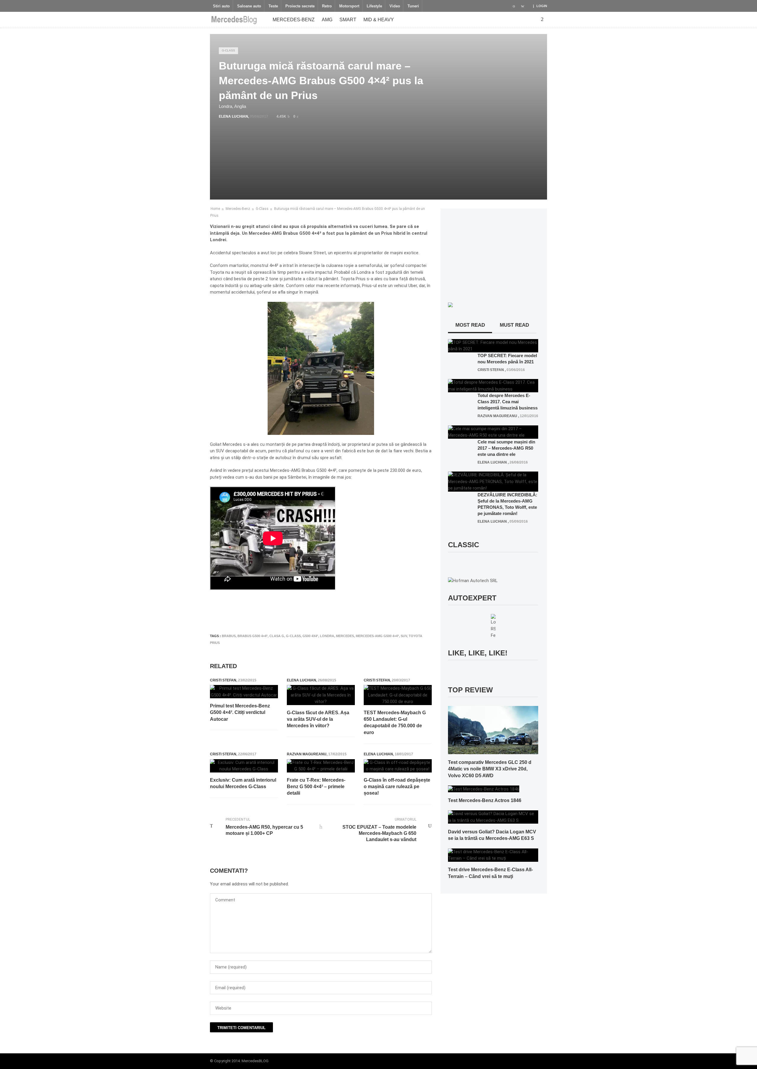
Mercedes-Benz (294, 19)
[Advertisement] (317, 611)
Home (215, 209)
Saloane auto (249, 6)
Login (541, 6)
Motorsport (349, 6)
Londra (327, 636)
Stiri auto (221, 6)
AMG (327, 19)
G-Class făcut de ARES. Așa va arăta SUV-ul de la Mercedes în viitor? (318, 719)
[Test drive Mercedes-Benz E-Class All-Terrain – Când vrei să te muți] (493, 854)
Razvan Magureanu (306, 754)
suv (404, 636)
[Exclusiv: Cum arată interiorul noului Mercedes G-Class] (244, 765)
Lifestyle (374, 6)
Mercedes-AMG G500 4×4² (377, 636)
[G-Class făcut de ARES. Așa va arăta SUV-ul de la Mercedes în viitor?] (321, 695)
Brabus (229, 636)
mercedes (345, 636)
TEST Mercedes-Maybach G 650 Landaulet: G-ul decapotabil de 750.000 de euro (395, 722)
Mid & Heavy (378, 19)
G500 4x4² (310, 636)
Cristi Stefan (223, 680)
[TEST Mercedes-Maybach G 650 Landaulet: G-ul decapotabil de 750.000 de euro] (398, 695)
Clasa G (276, 636)
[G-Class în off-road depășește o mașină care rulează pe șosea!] (398, 765)
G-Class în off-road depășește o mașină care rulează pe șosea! (397, 787)
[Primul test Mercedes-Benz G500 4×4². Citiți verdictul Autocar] (244, 691)
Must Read (514, 325)
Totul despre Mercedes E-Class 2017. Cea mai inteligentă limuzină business (508, 401)
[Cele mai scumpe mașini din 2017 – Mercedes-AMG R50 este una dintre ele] (493, 431)
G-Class (228, 50)
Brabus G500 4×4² (252, 636)
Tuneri (413, 6)
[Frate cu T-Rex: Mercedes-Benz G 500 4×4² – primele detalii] (321, 765)
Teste (273, 6)
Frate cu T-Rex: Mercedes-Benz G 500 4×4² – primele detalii (316, 787)
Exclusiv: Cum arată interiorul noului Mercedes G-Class (243, 783)
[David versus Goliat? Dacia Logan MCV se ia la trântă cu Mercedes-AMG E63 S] (493, 816)
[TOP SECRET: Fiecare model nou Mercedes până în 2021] (493, 345)
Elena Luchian (233, 116)
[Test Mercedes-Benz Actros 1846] (483, 788)
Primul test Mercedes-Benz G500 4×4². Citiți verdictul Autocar (240, 712)
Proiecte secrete (300, 6)
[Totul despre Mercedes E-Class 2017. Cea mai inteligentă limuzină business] (493, 385)
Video (394, 6)
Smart (347, 19)
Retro (327, 6)
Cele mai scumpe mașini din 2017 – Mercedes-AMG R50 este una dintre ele (506, 448)
